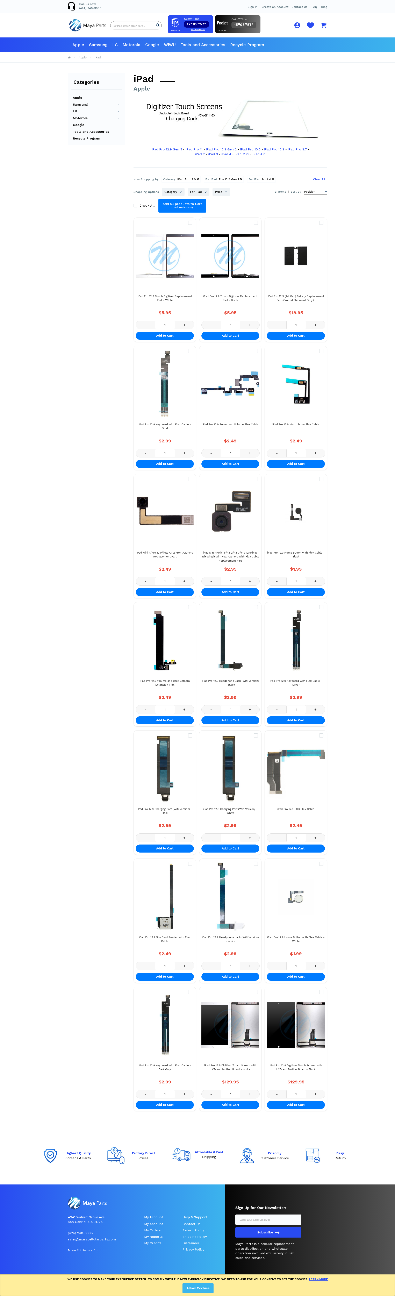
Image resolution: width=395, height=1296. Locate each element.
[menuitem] (78, 45)
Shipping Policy (194, 1237)
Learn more (318, 1279)
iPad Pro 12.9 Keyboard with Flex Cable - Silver (296, 682)
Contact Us (299, 6)
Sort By (296, 191)
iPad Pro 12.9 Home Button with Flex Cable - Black (296, 554)
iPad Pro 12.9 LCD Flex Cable (295, 809)
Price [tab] (219, 191)
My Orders (152, 1230)
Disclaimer (190, 1243)
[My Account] (297, 26)
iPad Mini (242, 154)
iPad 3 (213, 154)
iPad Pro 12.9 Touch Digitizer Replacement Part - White (165, 298)
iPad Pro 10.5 (250, 149)
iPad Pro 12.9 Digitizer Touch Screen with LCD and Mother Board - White (230, 1067)
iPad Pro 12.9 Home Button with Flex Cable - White (296, 939)
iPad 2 (200, 154)
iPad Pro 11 (194, 149)
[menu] (197, 45)
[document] (198, 1285)
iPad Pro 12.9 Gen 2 (221, 149)
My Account (153, 1224)
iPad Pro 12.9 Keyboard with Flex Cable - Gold (165, 426)
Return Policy (193, 1230)
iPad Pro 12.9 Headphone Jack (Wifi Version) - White (230, 939)
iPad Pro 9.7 (297, 149)
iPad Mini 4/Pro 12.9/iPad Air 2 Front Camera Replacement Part (165, 554)
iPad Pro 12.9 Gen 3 (166, 149)
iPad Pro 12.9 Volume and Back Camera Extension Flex (165, 682)
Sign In (253, 6)
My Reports (153, 1237)
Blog (324, 6)
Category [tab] (171, 191)
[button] (314, 7)
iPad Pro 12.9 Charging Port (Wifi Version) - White (230, 811)
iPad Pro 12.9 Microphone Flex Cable (295, 424)
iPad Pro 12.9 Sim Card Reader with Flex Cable (165, 939)
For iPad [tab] (196, 191)
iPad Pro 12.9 (274, 149)
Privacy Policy (193, 1249)
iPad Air (259, 154)
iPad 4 (226, 154)
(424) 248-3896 (90, 8)
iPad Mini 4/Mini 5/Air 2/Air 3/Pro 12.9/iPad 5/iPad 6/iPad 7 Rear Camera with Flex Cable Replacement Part (230, 556)
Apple (83, 57)
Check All (147, 205)
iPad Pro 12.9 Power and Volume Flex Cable (230, 424)
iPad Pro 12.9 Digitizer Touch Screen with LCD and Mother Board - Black (296, 1067)
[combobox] (136, 25)
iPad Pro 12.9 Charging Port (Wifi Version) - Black (164, 811)
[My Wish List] (310, 28)
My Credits (152, 1243)
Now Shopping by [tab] (146, 179)
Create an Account (275, 6)
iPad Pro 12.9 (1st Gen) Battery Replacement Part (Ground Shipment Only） (296, 298)
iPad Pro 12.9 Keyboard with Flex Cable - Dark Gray (165, 1067)
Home (69, 57)
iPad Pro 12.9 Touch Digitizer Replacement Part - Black (230, 298)
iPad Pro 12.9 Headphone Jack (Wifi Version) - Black (230, 682)
